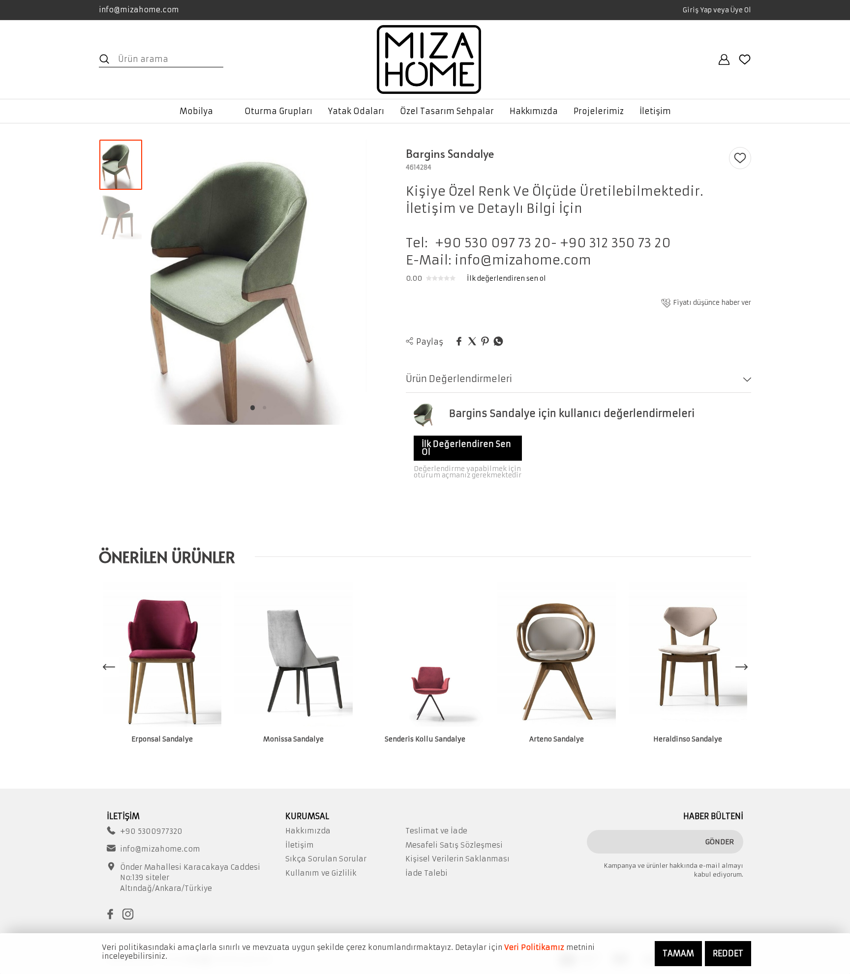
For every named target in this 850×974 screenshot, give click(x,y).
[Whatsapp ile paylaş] (498, 342)
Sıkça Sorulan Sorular (325, 859)
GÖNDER (719, 841)
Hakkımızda (308, 830)
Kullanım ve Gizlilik (321, 873)
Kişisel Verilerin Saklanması (457, 859)
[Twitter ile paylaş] (472, 342)
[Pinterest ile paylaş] (485, 342)
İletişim (299, 845)
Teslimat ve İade (436, 830)
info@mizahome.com (139, 9)
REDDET (728, 953)
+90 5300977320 (151, 831)
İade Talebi (426, 873)
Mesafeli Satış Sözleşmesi (454, 845)
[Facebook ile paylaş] (459, 342)
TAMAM (678, 953)
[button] (252, 407)
